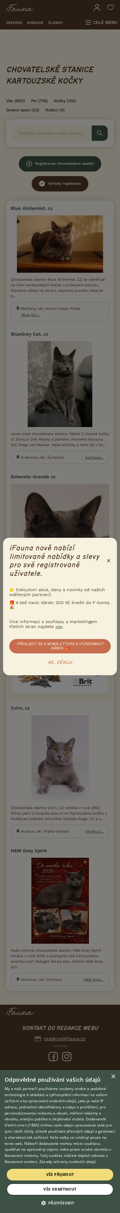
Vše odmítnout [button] (59, 1189)
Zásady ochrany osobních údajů (67, 1161)
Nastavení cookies (21, 1161)
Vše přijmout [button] (60, 1174)
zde (58, 626)
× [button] (113, 1076)
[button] (60, 1202)
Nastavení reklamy (21, 1155)
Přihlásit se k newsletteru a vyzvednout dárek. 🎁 (60, 646)
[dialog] (60, 1141)
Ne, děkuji (60, 662)
